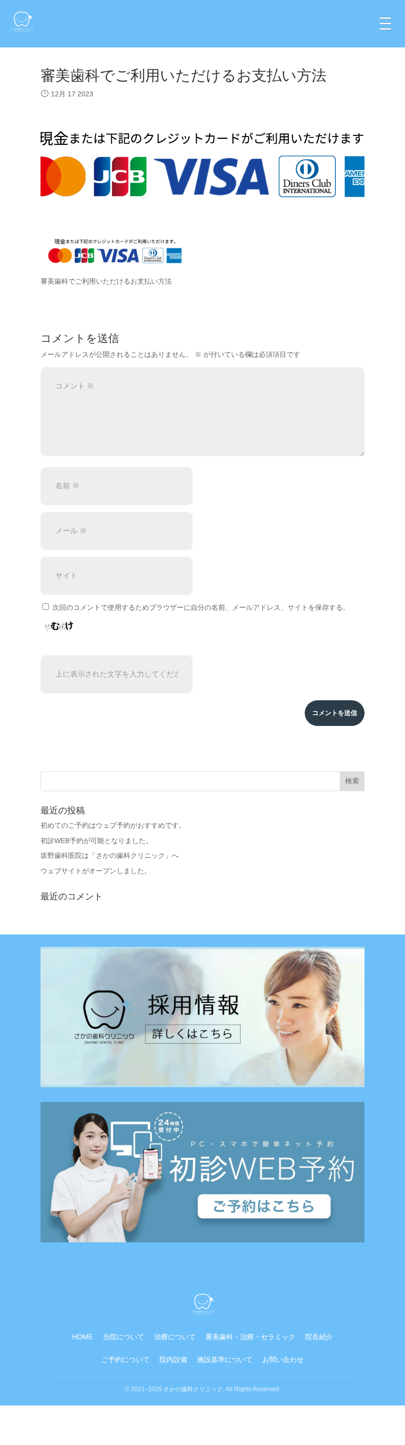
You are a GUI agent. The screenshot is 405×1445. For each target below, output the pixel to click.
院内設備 (173, 1359)
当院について (123, 1337)
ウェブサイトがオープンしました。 (95, 871)
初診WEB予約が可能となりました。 (96, 841)
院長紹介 (319, 1337)
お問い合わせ (283, 1359)
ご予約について (125, 1359)
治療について (175, 1337)
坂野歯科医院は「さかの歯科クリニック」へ (109, 855)
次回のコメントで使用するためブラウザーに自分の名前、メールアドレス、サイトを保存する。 (201, 607)
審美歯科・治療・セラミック (250, 1337)
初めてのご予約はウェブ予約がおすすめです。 (113, 825)
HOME (82, 1337)
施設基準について (224, 1359)
